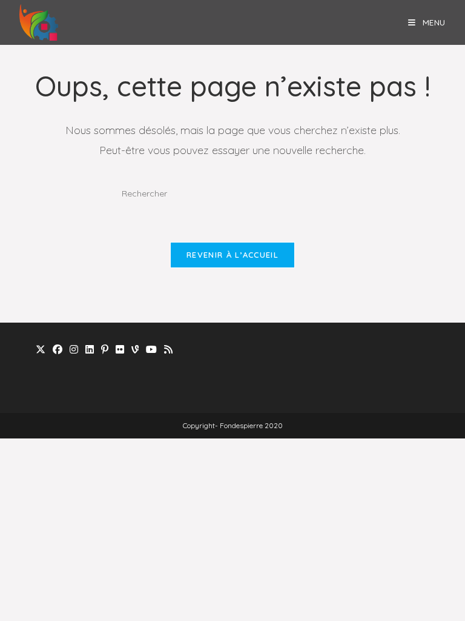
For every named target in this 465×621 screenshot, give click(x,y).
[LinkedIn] (89, 349)
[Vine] (135, 349)
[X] (40, 349)
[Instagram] (74, 349)
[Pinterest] (104, 349)
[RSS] (168, 349)
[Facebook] (57, 349)
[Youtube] (151, 349)
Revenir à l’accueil (232, 255)
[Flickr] (120, 349)
